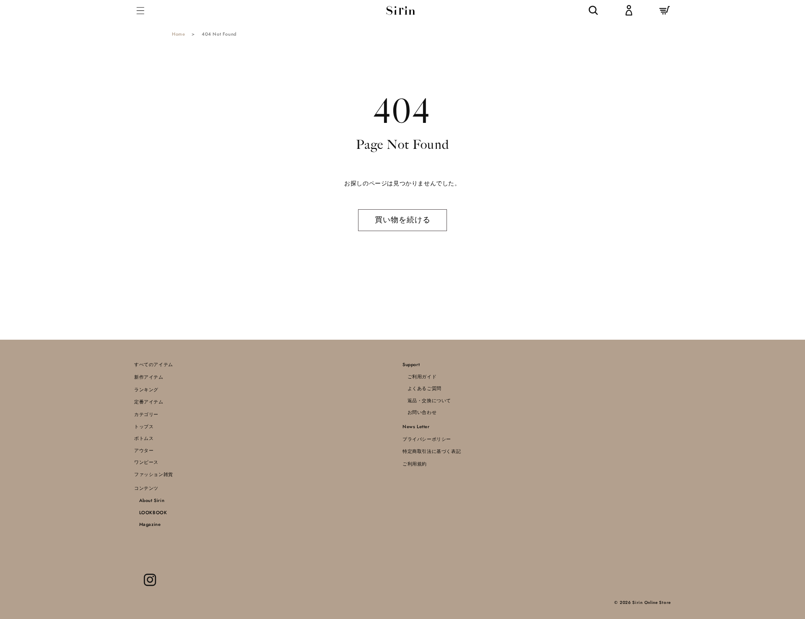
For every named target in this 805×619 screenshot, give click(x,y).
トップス (143, 426)
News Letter (416, 426)
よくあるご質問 (421, 388)
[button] (140, 10)
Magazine (147, 524)
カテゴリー (146, 414)
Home (178, 34)
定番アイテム (149, 401)
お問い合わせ (419, 412)
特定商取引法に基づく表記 (431, 451)
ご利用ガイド (419, 376)
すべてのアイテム (153, 364)
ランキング (146, 389)
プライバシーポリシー (426, 439)
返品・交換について (426, 400)
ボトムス (143, 438)
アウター (143, 450)
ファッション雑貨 (153, 474)
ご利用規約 (414, 463)
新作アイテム (149, 377)
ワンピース (146, 462)
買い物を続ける (403, 219)
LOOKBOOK (150, 512)
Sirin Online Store (651, 602)
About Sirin (149, 500)
